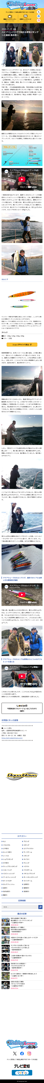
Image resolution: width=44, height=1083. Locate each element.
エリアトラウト (29, 848)
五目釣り (26, 884)
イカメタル (6, 845)
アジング (26, 841)
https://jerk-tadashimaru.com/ (12, 738)
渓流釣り (26, 891)
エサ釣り (6, 848)
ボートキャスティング (31, 877)
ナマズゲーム (28, 870)
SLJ (4, 841)
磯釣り (5, 895)
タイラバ (26, 859)
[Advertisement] (22, 809)
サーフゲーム (28, 852)
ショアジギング (8, 859)
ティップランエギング (10, 866)
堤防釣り (26, 888)
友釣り (5, 888)
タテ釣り (6, 863)
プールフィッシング (9, 877)
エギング (26, 845)
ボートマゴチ (7, 881)
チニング (26, 863)
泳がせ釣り (6, 891)
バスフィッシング (9, 873)
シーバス (6, 856)
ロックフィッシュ (9, 884)
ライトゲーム (28, 881)
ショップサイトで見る (21, 344)
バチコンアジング (29, 873)
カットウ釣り (7, 852)
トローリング (7, 870)
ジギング (26, 856)
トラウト (26, 866)
